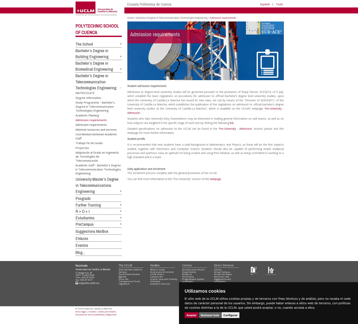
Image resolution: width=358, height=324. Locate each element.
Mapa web (111, 314)
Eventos (82, 245)
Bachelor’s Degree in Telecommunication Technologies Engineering (96, 82)
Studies (155, 265)
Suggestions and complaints (222, 280)
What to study (157, 269)
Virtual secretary (223, 274)
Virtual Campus (222, 272)
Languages (187, 281)
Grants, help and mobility (163, 279)
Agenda (122, 276)
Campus (123, 272)
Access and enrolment (162, 272)
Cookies (92, 311)
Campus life (156, 276)
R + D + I (83, 211)
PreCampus (85, 224)
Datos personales (107, 311)
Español (265, 4)
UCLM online (157, 274)
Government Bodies (129, 274)
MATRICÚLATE (85, 93)
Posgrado (83, 198)
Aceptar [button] (191, 315)
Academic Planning (87, 115)
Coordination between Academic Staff (96, 136)
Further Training (88, 205)
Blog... (80, 252)
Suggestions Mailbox (92, 231)
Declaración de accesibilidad (90, 314)
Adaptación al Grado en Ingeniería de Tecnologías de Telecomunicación (97, 156)
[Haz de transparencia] (254, 270)
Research (187, 274)
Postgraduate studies (193, 279)
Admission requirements (91, 124)
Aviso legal (81, 311)
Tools (279, 4)
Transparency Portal (129, 281)
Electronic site (221, 276)
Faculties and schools (193, 269)
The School (84, 44)
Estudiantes (85, 218)
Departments (189, 272)
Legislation (124, 283)
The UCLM (125, 265)
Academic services (160, 283)
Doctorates (188, 276)
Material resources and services (96, 129)
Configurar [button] (230, 315)
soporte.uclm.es (88, 283)
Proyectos (82, 147)
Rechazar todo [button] (210, 315)
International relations (130, 269)
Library (218, 269)
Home (130, 17)
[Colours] (271, 270)
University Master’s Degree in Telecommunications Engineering (97, 185)
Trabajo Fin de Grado (89, 143)
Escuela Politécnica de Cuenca (149, 4)
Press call (123, 279)
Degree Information (88, 97)
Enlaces (82, 238)
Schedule (155, 281)
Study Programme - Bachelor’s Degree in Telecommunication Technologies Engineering (95, 106)
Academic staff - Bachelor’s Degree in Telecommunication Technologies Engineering (98, 169)
